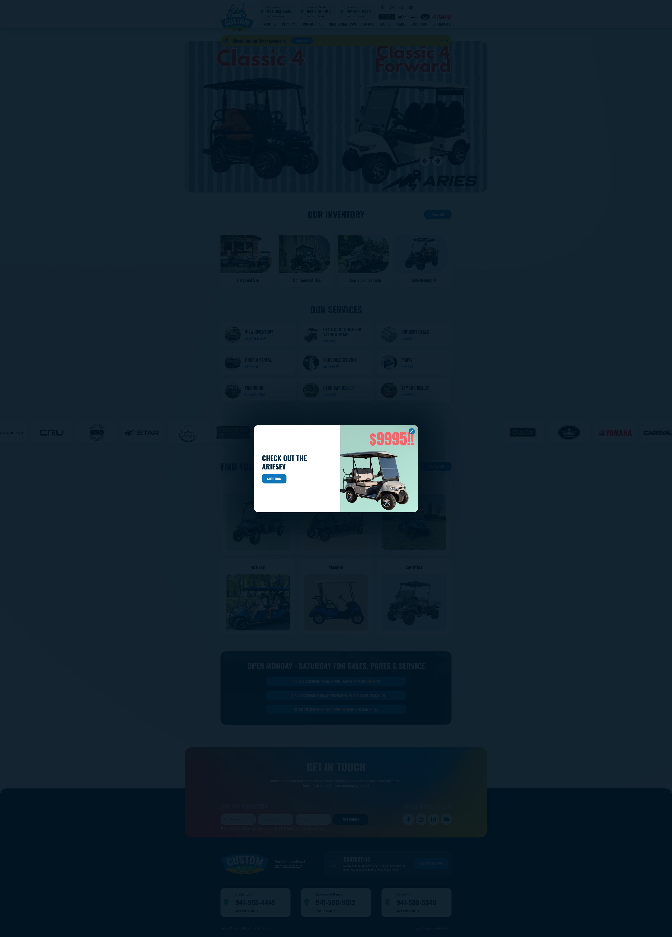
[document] (336, 468)
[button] (412, 431)
